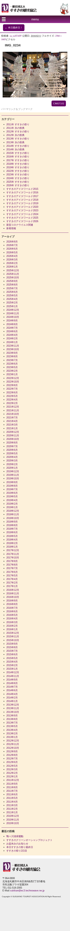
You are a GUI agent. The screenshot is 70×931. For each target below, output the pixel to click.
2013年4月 (12, 730)
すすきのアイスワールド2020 (22, 206)
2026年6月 (12, 248)
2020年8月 (12, 442)
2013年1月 (12, 737)
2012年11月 (12, 744)
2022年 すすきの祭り (17, 171)
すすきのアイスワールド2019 (22, 203)
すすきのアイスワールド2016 (22, 192)
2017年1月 (12, 586)
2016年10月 (12, 597)
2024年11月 (12, 313)
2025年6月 (12, 292)
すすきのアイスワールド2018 (22, 199)
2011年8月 (12, 787)
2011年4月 (12, 801)
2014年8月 (12, 683)
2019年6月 (12, 492)
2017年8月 (12, 564)
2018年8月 (12, 525)
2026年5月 (12, 252)
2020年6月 (12, 449)
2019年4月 (12, 500)
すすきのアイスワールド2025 (22, 217)
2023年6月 (12, 363)
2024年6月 (12, 331)
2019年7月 (12, 489)
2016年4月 (12, 618)
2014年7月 (12, 686)
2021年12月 (12, 406)
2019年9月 (12, 482)
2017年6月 (12, 572)
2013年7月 (12, 722)
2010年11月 (12, 819)
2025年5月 (12, 295)
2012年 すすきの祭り (17, 131)
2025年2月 (12, 302)
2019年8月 (12, 485)
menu (35, 19)
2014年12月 (12, 672)
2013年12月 (12, 704)
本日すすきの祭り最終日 (19, 847)
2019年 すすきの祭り (17, 167)
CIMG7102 (58, 103)
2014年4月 (12, 694)
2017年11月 (12, 554)
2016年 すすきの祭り (17, 156)
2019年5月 (12, 496)
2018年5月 (12, 536)
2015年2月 (12, 665)
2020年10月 (12, 439)
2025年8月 (12, 284)
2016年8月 (12, 604)
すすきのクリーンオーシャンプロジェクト (29, 840)
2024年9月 (12, 320)
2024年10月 (12, 317)
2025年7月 (12, 288)
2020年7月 (12, 446)
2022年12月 (12, 378)
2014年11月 (12, 676)
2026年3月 (12, 259)
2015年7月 (12, 650)
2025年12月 (12, 270)
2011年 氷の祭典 (15, 128)
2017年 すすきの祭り (17, 160)
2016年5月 (12, 615)
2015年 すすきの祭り (17, 153)
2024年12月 (12, 309)
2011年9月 (12, 783)
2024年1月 (12, 342)
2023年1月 (12, 374)
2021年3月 (12, 424)
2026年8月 (12, 241)
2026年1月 (12, 266)
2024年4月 (12, 335)
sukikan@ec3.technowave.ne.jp (27, 890)
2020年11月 (12, 435)
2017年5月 (12, 575)
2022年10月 (12, 381)
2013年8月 (12, 719)
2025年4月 (12, 299)
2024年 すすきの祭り (17, 178)
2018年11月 (12, 514)
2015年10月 (12, 640)
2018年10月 (12, 518)
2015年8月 (12, 647)
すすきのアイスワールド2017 (22, 196)
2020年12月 (12, 432)
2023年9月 (12, 352)
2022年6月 (12, 392)
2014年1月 (12, 701)
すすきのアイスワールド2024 (22, 214)
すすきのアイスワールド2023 (22, 210)
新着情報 (11, 228)
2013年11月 (12, 708)
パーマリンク (8, 109)
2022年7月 (12, 388)
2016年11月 (12, 593)
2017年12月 (12, 550)
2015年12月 (12, 633)
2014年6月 (12, 690)
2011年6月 (12, 794)
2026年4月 (12, 256)
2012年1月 (12, 776)
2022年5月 (12, 396)
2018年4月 (12, 539)
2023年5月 (12, 367)
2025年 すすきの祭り (17, 181)
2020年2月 (12, 464)
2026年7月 (12, 245)
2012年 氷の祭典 (15, 135)
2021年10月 (12, 414)
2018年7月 (12, 528)
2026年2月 (12, 263)
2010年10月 (12, 823)
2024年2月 (12, 338)
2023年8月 (12, 356)
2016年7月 (12, 607)
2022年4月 (12, 399)
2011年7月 (12, 790)
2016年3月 (12, 622)
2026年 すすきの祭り (17, 185)
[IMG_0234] (35, 96)
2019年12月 (12, 471)
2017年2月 (12, 582)
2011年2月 (12, 808)
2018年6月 (12, 532)
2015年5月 (12, 658)
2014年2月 (12, 697)
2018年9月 (12, 521)
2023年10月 (12, 349)
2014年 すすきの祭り (17, 146)
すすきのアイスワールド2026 (22, 221)
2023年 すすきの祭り (17, 174)
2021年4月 (12, 421)
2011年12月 (12, 780)
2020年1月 (12, 467)
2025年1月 (12, 306)
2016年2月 (12, 625)
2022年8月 (12, 385)
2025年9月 (12, 281)
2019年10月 (12, 478)
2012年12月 (12, 740)
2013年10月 (12, 712)
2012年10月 (12, 747)
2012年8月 (12, 755)
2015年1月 (12, 668)
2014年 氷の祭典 (15, 149)
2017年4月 (12, 579)
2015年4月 (12, 661)
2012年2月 (12, 773)
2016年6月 (12, 611)
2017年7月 (12, 568)
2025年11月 (12, 274)
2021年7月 (12, 417)
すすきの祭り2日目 (16, 850)
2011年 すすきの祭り (17, 124)
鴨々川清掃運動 (14, 836)
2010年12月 (12, 816)
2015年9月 (12, 643)
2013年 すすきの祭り (17, 138)
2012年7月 (12, 758)
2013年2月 (12, 733)
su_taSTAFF (16, 35)
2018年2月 (12, 543)
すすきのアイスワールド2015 (22, 189)
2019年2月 (12, 503)
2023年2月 (12, 370)
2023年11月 (12, 345)
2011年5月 (12, 798)
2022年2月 (12, 403)
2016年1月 (12, 629)
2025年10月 (12, 277)
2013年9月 (12, 715)
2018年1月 (12, 546)
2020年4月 (12, 457)
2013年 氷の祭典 (15, 142)
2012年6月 (12, 762)
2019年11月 (12, 475)
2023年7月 (12, 360)
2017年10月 (12, 557)
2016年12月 (12, 590)
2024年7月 (12, 327)
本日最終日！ (14, 27)
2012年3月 (12, 769)
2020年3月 (12, 460)
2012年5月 (12, 765)
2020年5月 (12, 453)
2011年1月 (12, 812)
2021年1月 (12, 428)
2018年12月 (12, 510)
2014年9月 (12, 679)
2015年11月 (12, 636)
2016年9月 (12, 600)
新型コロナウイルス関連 (19, 224)
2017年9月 (12, 561)
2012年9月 (12, 751)
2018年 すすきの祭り (17, 163)
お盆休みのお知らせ (17, 843)
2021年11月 (12, 410)
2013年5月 (12, 726)
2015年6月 (12, 654)
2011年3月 (12, 805)
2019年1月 (12, 507)
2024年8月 (12, 324)
